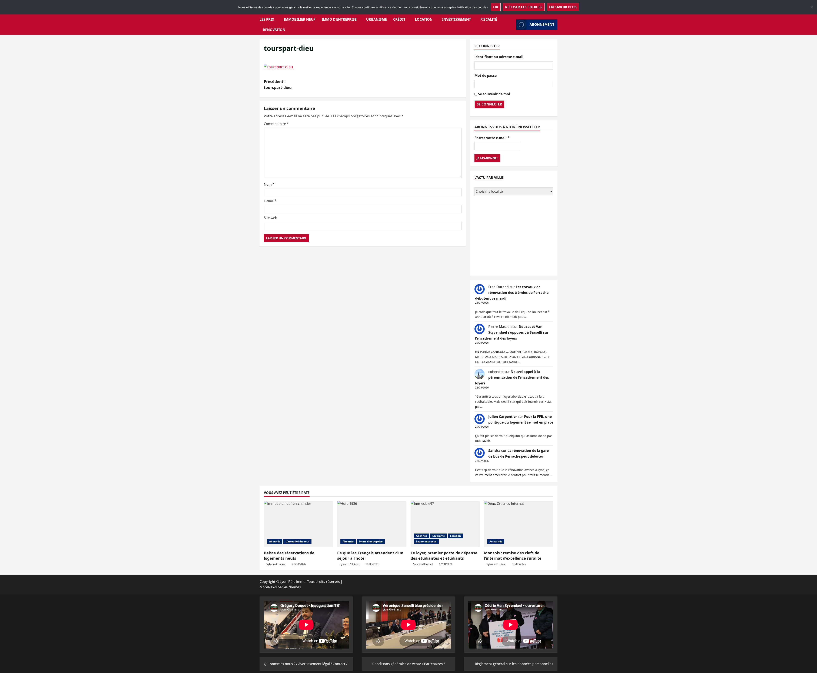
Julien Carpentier (502, 416)
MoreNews (268, 587)
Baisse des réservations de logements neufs (289, 555)
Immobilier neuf (299, 19)
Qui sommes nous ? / (281, 664)
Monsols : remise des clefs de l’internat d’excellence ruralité (512, 555)
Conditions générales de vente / (398, 664)
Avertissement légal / (315, 664)
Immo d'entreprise (371, 541)
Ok (495, 7)
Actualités (495, 541)
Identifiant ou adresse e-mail (498, 56)
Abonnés (274, 541)
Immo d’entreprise (339, 19)
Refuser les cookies (523, 7)
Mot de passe (485, 75)
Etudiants (438, 536)
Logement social (426, 541)
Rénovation (274, 29)
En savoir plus (563, 7)
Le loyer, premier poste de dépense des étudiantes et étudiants (444, 555)
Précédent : (278, 84)
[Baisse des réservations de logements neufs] (298, 524)
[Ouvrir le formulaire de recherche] (511, 24)
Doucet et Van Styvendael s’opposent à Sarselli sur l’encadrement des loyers (511, 332)
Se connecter (489, 104)
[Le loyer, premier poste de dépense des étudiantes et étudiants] (445, 524)
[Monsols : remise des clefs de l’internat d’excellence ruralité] (518, 524)
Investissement (456, 19)
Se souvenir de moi (494, 94)
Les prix (267, 19)
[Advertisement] (513, 236)
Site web (270, 217)
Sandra (494, 450)
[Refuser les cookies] (812, 7)
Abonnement (542, 24)
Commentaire (276, 123)
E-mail (270, 201)
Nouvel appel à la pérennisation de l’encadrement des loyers (512, 377)
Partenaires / (434, 664)
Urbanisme (376, 19)
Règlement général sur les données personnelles (514, 664)
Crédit (399, 19)
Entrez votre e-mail (491, 137)
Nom (269, 184)
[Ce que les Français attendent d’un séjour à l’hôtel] (371, 524)
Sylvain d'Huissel (276, 564)
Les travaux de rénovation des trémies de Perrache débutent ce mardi (511, 293)
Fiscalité (488, 19)
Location (424, 19)
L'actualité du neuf (297, 541)
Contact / (340, 664)
